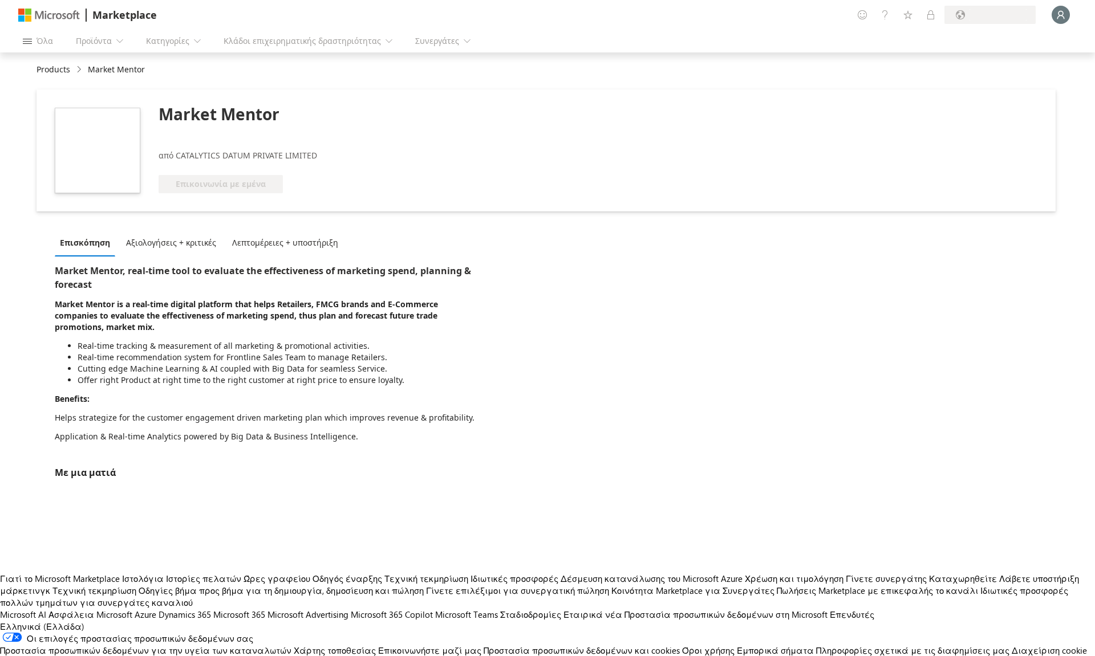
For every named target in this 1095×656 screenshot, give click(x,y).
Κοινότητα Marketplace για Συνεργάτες (692, 590)
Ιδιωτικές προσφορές (514, 578)
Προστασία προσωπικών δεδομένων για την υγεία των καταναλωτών (145, 650)
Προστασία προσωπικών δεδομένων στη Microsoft (726, 614)
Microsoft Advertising (307, 614)
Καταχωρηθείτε (963, 578)
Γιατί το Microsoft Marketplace (60, 578)
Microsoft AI (23, 614)
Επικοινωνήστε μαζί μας (429, 650)
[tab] (88, 242)
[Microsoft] (49, 15)
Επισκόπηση (85, 242)
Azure (145, 614)
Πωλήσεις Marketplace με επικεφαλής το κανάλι (877, 590)
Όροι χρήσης (708, 650)
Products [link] (53, 69)
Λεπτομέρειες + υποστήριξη (285, 242)
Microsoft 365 (239, 614)
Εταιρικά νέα (592, 614)
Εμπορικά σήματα (775, 650)
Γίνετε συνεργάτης (886, 578)
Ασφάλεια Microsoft (90, 614)
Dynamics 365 (185, 614)
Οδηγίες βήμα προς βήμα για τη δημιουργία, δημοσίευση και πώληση (281, 590)
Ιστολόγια (143, 578)
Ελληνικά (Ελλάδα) (42, 626)
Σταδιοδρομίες (530, 614)
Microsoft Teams (466, 614)
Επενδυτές (852, 614)
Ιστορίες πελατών (203, 578)
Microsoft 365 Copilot (392, 614)
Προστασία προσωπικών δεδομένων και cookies (582, 650)
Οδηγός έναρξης (347, 578)
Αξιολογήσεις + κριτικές (171, 242)
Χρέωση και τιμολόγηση (794, 578)
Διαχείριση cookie (1049, 650)
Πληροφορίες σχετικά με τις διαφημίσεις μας (912, 650)
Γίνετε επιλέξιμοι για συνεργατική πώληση (517, 590)
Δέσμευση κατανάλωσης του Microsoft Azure (653, 578)
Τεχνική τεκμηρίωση (426, 578)
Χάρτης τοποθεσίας (335, 650)
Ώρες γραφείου (277, 578)
